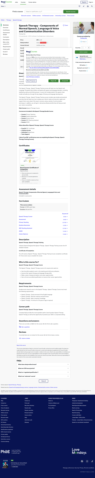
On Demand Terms (5, 436)
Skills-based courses (6, 432)
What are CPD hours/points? (26, 368)
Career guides (4, 434)
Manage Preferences (68, 468)
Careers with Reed (76, 415)
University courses (60, 15)
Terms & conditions (89, 468)
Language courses (32, 387)
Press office (51, 408)
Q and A (5, 51)
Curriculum (6, 37)
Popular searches (29, 410)
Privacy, (82, 468)
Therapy (8, 20)
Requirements (7, 46)
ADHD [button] (42, 231)
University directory (6, 424)
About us (50, 400)
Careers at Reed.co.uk (53, 403)
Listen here (15, 466)
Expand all (65, 213)
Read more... (83, 58)
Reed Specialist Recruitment (79, 405)
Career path (6, 49)
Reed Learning (75, 408)
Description (6, 39)
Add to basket (84, 52)
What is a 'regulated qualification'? (28, 372)
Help (2, 400)
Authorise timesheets (77, 403)
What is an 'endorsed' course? (26, 376)
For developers (52, 405)
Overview (5, 27)
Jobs (16, 2)
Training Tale (83, 38)
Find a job (27, 403)
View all (43, 381)
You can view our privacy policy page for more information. (44, 67)
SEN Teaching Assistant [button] (42, 228)
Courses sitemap (5, 441)
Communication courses (44, 387)
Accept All (65, 81)
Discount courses (26, 15)
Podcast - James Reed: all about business (82, 420)
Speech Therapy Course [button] (42, 216)
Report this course (21, 345)
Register (84, 2)
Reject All (53, 81)
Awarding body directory (7, 427)
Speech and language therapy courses (18, 387)
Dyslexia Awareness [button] (42, 225)
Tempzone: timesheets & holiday (80, 400)
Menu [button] (2, 6)
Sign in (91, 2)
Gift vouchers (4, 420)
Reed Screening (76, 412)
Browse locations (29, 412)
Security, (77, 468)
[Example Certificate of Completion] (30, 156)
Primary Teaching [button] (42, 222)
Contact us (3, 403)
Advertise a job (28, 420)
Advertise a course (5, 439)
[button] (47, 42)
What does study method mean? (27, 364)
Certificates (6, 30)
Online (2, 20)
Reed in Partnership (77, 410)
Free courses (70, 15)
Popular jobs (28, 408)
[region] (48, 66)
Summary (6, 25)
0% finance (3, 422)
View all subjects (5, 408)
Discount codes (4, 417)
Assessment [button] (42, 219)
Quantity (77, 48)
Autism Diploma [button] (42, 234)
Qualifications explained (7, 429)
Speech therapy (17, 20)
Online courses (37, 15)
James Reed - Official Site (78, 417)
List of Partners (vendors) (33, 77)
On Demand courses (48, 15)
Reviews (5, 54)
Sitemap (27, 422)
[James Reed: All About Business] (5, 463)
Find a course (18, 11)
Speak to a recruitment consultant (80, 422)
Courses (23, 2)
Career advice (32, 2)
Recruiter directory (29, 405)
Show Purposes (31, 81)
